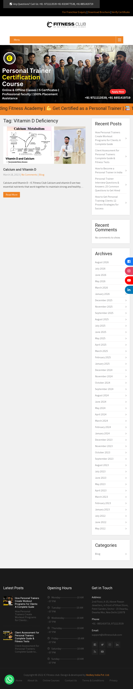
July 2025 (100, 325)
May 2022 (100, 528)
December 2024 (103, 370)
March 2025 (101, 351)
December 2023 (103, 439)
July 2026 (100, 268)
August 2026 (102, 262)
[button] (9, 679)
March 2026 (101, 287)
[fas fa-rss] (95, 652)
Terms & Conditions (93, 680)
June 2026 (100, 275)
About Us (32, 680)
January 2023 (102, 509)
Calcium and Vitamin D (19, 169)
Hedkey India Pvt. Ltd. (97, 675)
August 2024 (102, 395)
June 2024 (100, 401)
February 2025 (103, 357)
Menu (17, 39)
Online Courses (51, 680)
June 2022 (100, 522)
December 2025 (103, 300)
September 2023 (104, 458)
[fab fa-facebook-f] (95, 645)
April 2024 (100, 414)
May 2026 (100, 281)
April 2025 (100, 344)
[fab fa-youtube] (102, 652)
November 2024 (104, 376)
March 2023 (101, 497)
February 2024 (103, 427)
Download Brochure (99, 12)
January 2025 (102, 363)
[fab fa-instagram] (110, 645)
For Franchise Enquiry (74, 12)
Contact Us (71, 680)
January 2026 (102, 294)
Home (19, 680)
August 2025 (102, 319)
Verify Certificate (121, 12)
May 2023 (100, 484)
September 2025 (104, 313)
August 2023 (102, 465)
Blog (41, 174)
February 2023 (103, 503)
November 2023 (104, 446)
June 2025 (100, 332)
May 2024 (100, 408)
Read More (12, 194)
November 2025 (104, 306)
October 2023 (102, 452)
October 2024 (102, 382)
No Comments (29, 174)
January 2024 (102, 433)
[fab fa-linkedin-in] (117, 645)
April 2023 (100, 490)
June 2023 (100, 477)
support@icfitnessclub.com (107, 633)
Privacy (113, 680)
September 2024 (104, 389)
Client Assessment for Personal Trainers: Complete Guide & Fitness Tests (27, 637)
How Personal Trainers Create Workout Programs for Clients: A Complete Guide (27, 602)
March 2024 (101, 420)
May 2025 (100, 338)
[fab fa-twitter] (102, 645)
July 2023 (100, 471)
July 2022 (100, 516)
